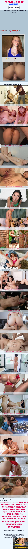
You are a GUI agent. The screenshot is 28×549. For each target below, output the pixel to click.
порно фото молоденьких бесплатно (16, 524)
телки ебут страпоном (18, 507)
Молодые (6, 31)
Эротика (18, 31)
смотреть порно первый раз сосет (14, 503)
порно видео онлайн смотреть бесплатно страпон (13, 513)
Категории (11, 7)
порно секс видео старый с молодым (14, 518)
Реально (12, 31)
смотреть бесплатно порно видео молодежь (9, 502)
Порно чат (17, 7)
